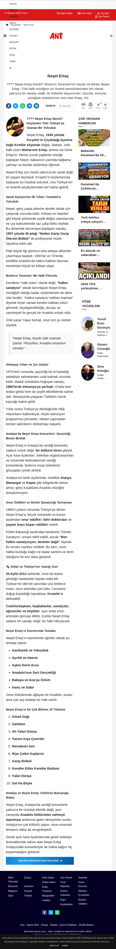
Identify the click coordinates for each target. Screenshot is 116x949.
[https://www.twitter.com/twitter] (50, 912)
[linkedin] (36, 106)
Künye (44, 925)
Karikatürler (66, 904)
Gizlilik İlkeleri (86, 925)
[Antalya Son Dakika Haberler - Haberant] (58, 36)
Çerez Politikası (68, 925)
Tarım (12, 61)
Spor (12, 55)
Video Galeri (49, 882)
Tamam (65, 946)
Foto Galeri (48, 877)
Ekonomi (14, 29)
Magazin (13, 42)
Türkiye (13, 10)
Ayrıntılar (54, 946)
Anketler (82, 877)
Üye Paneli (66, 877)
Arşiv (63, 899)
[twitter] (15, 106)
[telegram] (29, 106)
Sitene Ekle (33, 925)
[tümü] (14, 68)
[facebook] (8, 106)
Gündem (13, 16)
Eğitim (12, 48)
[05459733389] (57, 912)
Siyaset (13, 36)
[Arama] (111, 36)
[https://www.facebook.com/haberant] (44, 912)
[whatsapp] (22, 106)
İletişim (54, 925)
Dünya (12, 23)
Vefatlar (46, 900)
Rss (22, 925)
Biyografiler (48, 895)
